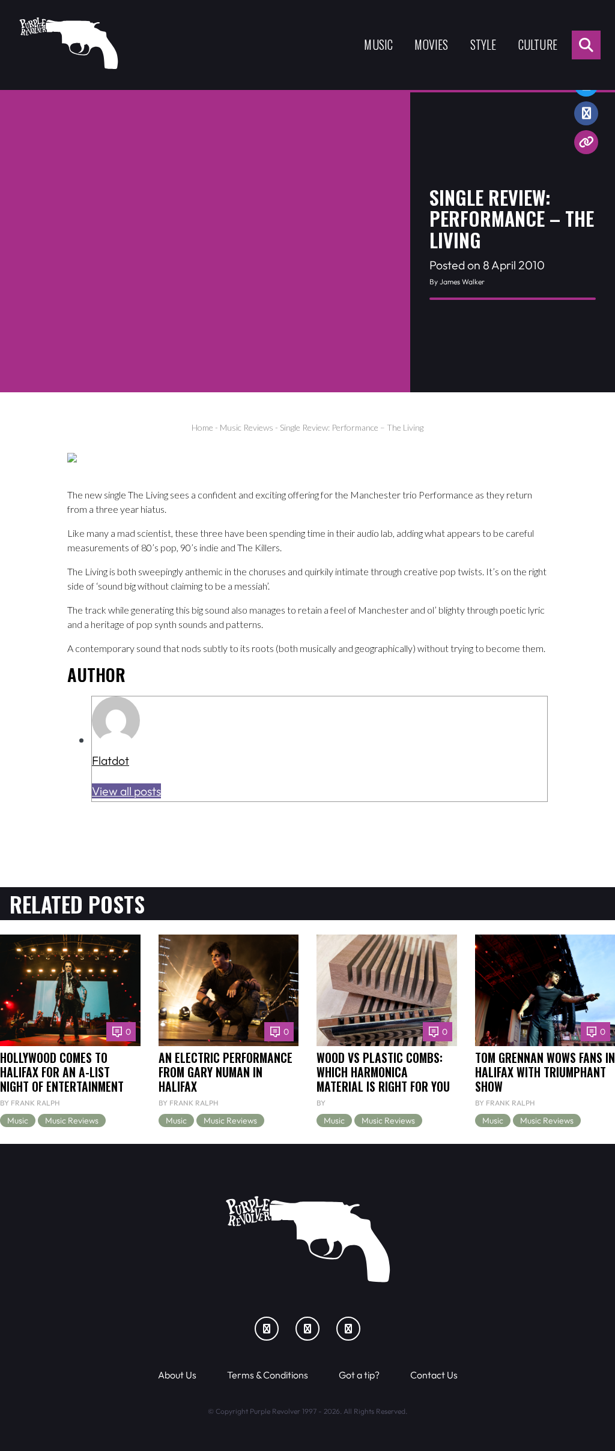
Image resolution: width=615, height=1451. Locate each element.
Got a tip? (359, 1375)
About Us (177, 1375)
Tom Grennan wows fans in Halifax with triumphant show (545, 1072)
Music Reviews (246, 427)
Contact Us (434, 1375)
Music (378, 44)
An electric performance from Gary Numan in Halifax (225, 1072)
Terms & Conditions (267, 1375)
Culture (537, 44)
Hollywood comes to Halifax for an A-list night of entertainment (62, 1072)
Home (202, 427)
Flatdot (110, 760)
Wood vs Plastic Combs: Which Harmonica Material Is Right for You (383, 1072)
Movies (431, 44)
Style (483, 44)
